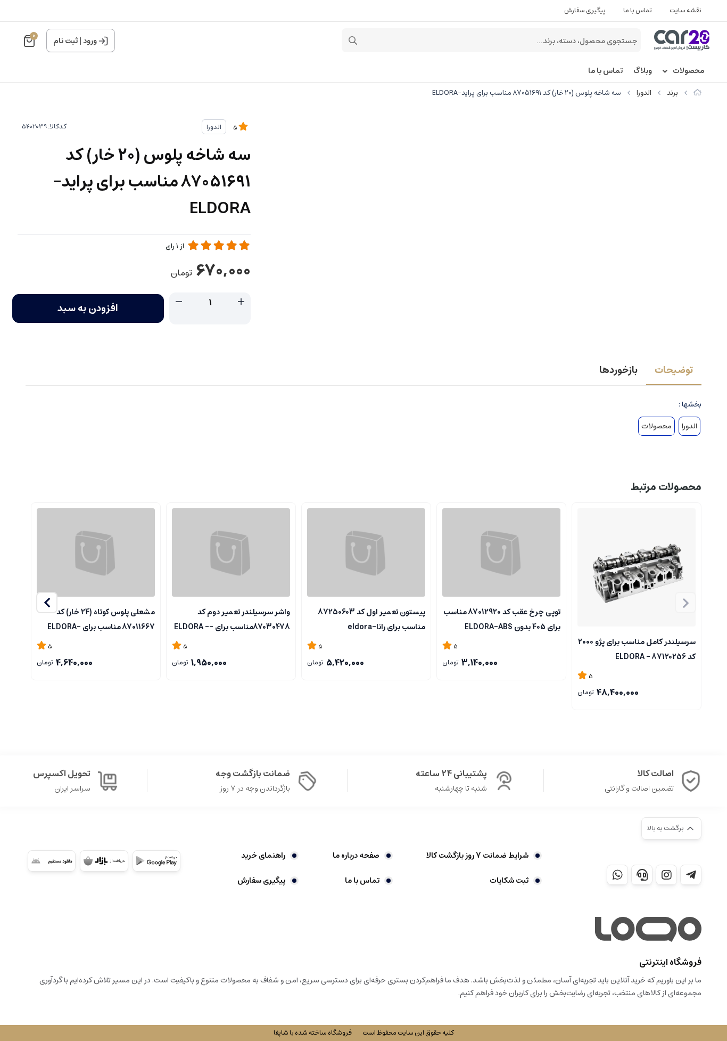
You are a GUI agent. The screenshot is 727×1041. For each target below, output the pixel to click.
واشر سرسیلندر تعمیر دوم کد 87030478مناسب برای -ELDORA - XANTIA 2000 (232, 618)
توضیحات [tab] (674, 370)
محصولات (688, 71)
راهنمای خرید (263, 855)
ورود (90, 41)
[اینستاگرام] (666, 875)
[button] (46, 602)
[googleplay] (156, 861)
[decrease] (178, 302)
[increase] (241, 302)
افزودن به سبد (87, 308)
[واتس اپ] (617, 875)
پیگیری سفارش (585, 10)
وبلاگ (642, 71)
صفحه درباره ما (356, 855)
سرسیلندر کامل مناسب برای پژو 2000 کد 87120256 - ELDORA (637, 648)
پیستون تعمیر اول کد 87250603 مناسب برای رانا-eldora (371, 618)
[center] (352, 40)
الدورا (644, 93)
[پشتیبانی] (641, 875)
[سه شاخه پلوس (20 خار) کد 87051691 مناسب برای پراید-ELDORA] (648, 929)
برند (672, 93)
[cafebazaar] (104, 861)
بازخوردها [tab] (618, 370)
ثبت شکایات (509, 880)
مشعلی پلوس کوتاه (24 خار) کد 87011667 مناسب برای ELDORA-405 (101, 618)
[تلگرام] (690, 875)
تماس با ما (637, 10)
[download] (52, 861)
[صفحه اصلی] (697, 93)
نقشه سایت (685, 10)
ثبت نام (65, 41)
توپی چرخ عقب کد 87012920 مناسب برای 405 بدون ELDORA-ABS (501, 618)
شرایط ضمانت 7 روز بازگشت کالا (477, 855)
